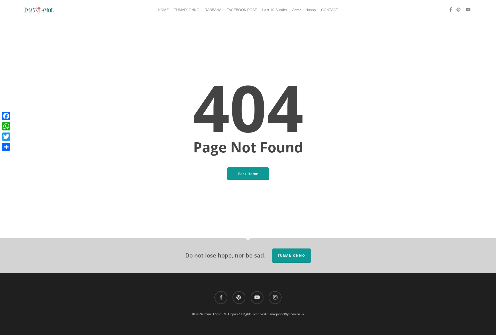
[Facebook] (6, 116)
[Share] (6, 147)
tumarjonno (291, 255)
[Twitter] (6, 136)
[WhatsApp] (6, 126)
